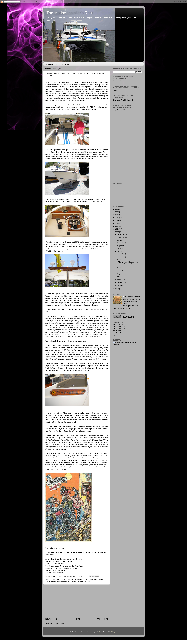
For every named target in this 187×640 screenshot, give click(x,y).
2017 (117, 212)
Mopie (96, 579)
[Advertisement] (76, 601)
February (120, 282)
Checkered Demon (63, 579)
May (118, 274)
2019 (117, 209)
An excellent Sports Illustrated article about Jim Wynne (64, 559)
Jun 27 (121, 254)
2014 (117, 220)
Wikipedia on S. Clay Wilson (55, 570)
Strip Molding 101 (119, 110)
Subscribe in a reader (120, 81)
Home (77, 619)
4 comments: (81, 576)
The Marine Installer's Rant (69, 12)
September (121, 243)
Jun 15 (121, 259)
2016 (117, 215)
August (119, 246)
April (119, 277)
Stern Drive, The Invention (54, 564)
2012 (117, 226)
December (121, 234)
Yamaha (89, 582)
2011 (117, 229)
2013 (117, 223)
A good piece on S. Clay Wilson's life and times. (62, 568)
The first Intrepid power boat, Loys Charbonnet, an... (128, 263)
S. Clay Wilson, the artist (54, 573)
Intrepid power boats (78, 579)
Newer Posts (51, 619)
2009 (117, 289)
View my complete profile (121, 308)
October (120, 240)
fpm (100, 632)
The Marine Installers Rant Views (57, 64)
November (121, 237)
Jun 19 (121, 257)
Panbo (115, 90)
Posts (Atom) (59, 623)
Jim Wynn (89, 579)
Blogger (113, 632)
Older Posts (102, 619)
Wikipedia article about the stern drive (58, 561)
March (119, 279)
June (119, 251)
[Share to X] (94, 576)
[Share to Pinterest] (98, 576)
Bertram (53, 579)
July (118, 248)
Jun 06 (121, 270)
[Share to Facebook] (96, 576)
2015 (117, 218)
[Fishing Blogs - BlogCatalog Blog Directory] (127, 344)
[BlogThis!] (92, 576)
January (120, 285)
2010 (117, 232)
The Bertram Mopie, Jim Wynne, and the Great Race (64, 566)
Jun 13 (121, 267)
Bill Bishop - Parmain (132, 296)
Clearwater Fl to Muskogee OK (123, 100)
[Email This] (90, 576)
